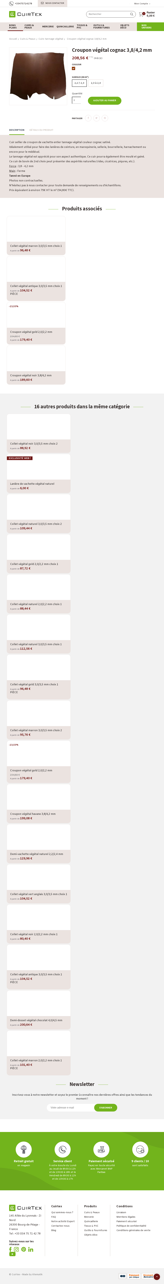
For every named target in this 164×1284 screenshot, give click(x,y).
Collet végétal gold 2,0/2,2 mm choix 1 (34, 564)
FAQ (53, 1217)
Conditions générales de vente (133, 1230)
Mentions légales (125, 1217)
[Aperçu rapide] (36, 241)
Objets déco (90, 1235)
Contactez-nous (60, 1226)
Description (16, 130)
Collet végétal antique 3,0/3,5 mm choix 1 (36, 286)
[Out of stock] (27, 240)
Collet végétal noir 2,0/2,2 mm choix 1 (34, 934)
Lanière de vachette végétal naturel (32, 484)
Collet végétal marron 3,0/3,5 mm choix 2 (36, 730)
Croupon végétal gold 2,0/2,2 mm (31, 332)
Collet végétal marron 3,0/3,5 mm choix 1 (36, 246)
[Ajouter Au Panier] (29, 438)
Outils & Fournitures (95, 1230)
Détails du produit (41, 130)
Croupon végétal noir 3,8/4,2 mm (31, 375)
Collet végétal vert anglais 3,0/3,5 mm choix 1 (38, 894)
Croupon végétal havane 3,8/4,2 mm (33, 814)
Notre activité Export (63, 1221)
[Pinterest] (105, 118)
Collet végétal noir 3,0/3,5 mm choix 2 (34, 444)
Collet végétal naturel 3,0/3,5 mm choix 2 (36, 524)
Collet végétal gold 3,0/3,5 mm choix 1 (34, 684)
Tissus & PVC (91, 1226)
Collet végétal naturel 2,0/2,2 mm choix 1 (36, 604)
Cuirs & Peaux (92, 1212)
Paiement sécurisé (126, 1221)
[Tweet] (96, 118)
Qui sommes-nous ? (62, 1212)
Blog (53, 1230)
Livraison (121, 1212)
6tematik (37, 1274)
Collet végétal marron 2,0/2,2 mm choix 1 (36, 1060)
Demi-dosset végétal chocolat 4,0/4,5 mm (36, 1020)
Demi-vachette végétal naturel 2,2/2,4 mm (36, 854)
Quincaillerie (91, 1221)
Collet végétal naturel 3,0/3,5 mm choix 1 (36, 644)
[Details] (45, 241)
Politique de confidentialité (131, 1226)
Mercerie (89, 1217)
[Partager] (88, 118)
